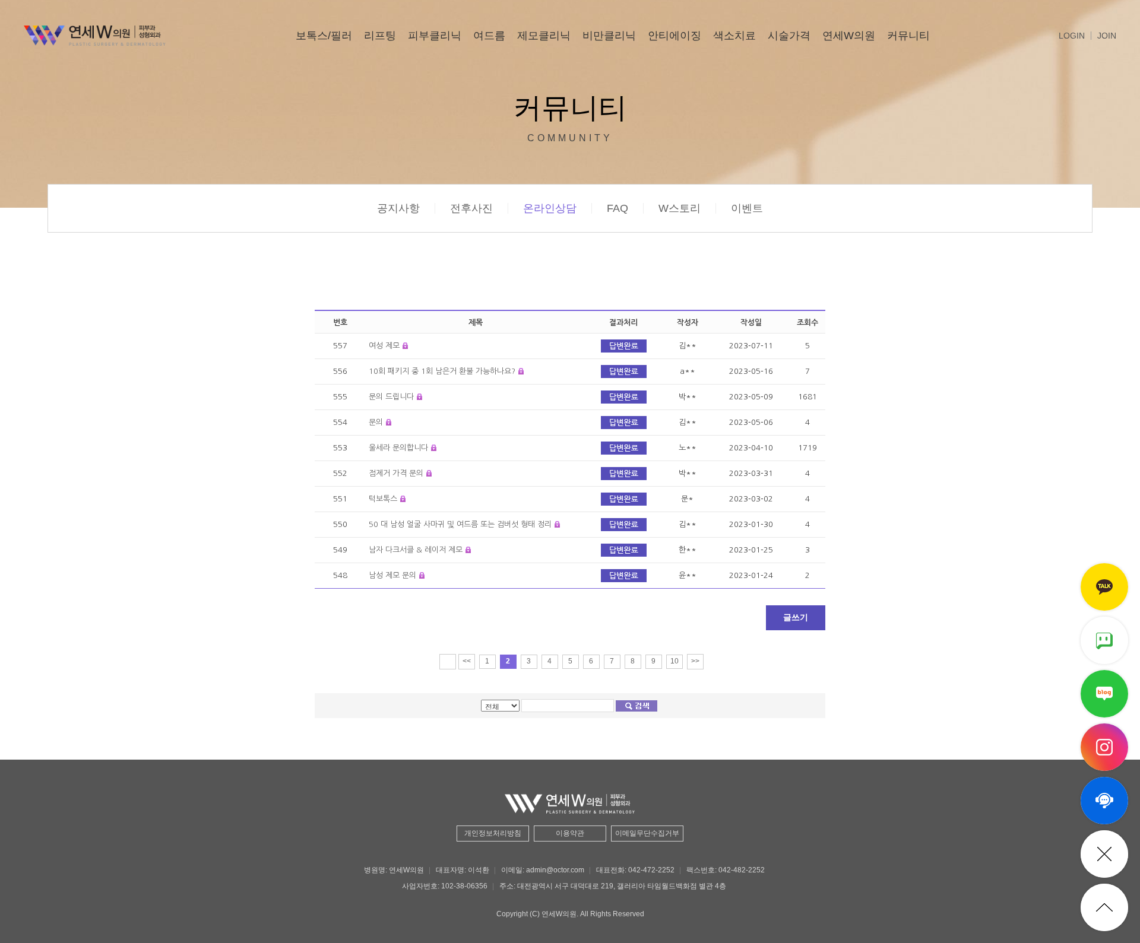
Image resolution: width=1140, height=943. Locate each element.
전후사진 (471, 208)
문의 (376, 422)
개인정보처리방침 (492, 833)
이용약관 (570, 833)
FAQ (617, 208)
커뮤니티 (908, 36)
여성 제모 (384, 346)
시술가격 (789, 36)
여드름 (489, 36)
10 (674, 661)
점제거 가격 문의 (396, 473)
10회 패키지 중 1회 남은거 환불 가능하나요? (442, 371)
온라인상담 (550, 208)
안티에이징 (674, 36)
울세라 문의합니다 (398, 448)
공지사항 (398, 208)
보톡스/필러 (324, 36)
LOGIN (1072, 35)
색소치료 (734, 36)
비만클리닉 (609, 36)
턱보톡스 (383, 499)
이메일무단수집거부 (647, 833)
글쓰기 (795, 617)
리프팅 (380, 36)
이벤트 (747, 208)
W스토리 (679, 208)
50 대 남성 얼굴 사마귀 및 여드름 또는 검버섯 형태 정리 (460, 524)
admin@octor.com (555, 870)
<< (467, 661)
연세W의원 (848, 36)
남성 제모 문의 (392, 575)
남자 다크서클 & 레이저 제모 (416, 550)
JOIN (1106, 35)
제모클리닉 (544, 36)
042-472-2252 (651, 870)
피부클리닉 (434, 36)
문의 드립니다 (391, 397)
